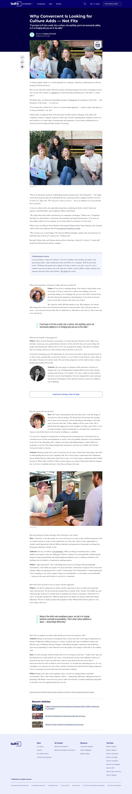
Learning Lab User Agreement (19, 785)
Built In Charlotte (112, 754)
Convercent (73, 100)
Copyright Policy (53, 785)
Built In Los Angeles (113, 764)
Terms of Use (76, 785)
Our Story (40, 746)
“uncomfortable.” (58, 551)
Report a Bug (84, 754)
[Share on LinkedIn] (22, 67)
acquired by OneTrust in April (69, 228)
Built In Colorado (112, 761)
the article (64, 271)
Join (91, 4)
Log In (97, 4)
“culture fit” (55, 92)
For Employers (111, 4)
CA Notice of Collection (114, 785)
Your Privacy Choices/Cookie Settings (94, 785)
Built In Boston (111, 750)
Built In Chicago (111, 757)
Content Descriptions (44, 757)
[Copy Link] (22, 62)
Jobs (50, 4)
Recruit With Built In (62, 746)
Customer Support (86, 746)
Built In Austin (111, 746)
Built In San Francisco (113, 771)
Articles (58, 4)
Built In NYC (110, 768)
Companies (41, 4)
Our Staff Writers (43, 754)
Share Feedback (85, 750)
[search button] (85, 4)
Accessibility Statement (38, 785)
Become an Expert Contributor (65, 750)
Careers (39, 750)
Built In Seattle (111, 775)
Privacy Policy (65, 785)
